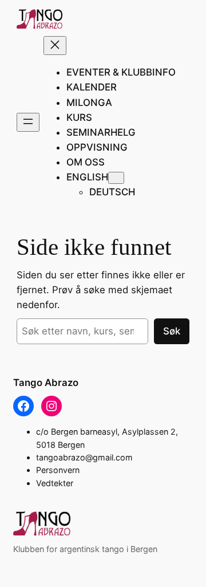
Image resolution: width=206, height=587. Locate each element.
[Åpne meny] (28, 122)
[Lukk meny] (54, 45)
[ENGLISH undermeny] (116, 178)
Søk (171, 331)
